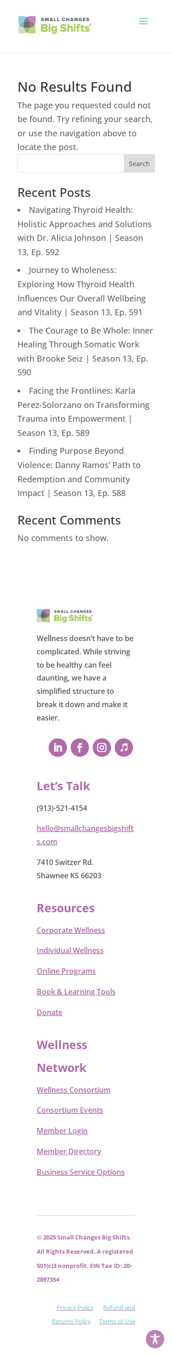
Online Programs (66, 971)
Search (139, 163)
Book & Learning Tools (76, 992)
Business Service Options (81, 1172)
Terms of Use (117, 1321)
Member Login (62, 1131)
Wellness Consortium (74, 1090)
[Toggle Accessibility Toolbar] (155, 1339)
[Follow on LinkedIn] (58, 747)
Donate (49, 1012)
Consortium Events (70, 1110)
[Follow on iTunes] (124, 747)
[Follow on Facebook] (80, 747)
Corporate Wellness (71, 930)
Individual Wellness (70, 950)
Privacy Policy (75, 1307)
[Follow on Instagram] (102, 747)
